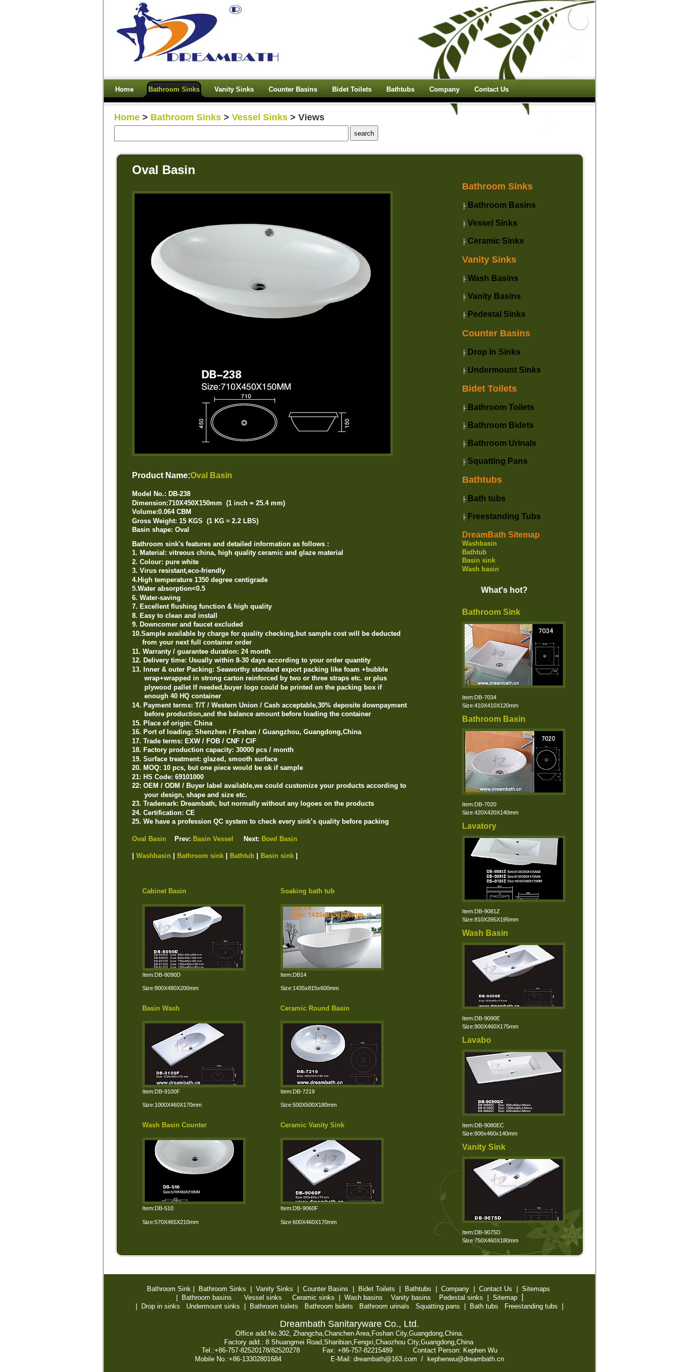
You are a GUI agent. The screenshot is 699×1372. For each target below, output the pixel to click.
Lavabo (476, 1040)
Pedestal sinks (461, 1297)
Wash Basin (485, 933)
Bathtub (474, 552)
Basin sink (478, 560)
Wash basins (363, 1297)
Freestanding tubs (531, 1306)
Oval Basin (211, 475)
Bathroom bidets (328, 1306)
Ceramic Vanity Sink (312, 1125)
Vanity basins (411, 1297)
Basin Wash (161, 1008)
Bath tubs (484, 1306)
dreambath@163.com (385, 1359)
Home (127, 117)
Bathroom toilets (274, 1306)
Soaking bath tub (307, 891)
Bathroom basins (207, 1297)
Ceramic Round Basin (315, 1008)
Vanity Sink (484, 1147)
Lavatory (479, 826)
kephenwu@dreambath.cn (465, 1359)
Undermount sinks (213, 1306)
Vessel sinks (263, 1297)
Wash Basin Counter (174, 1125)
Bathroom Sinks (185, 117)
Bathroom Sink (491, 612)
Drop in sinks (160, 1306)
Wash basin (480, 569)
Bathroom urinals (384, 1306)
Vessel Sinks (260, 117)
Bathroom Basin (494, 719)
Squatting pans (438, 1306)
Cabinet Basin (164, 891)
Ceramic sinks (313, 1297)
